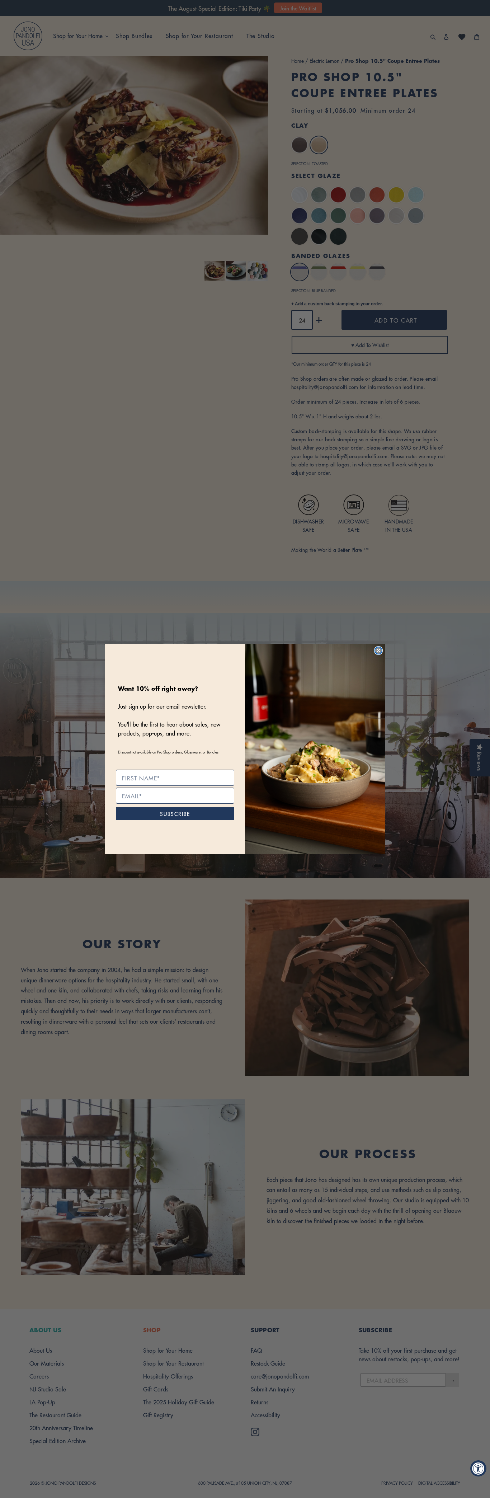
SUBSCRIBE (175, 813)
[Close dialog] (378, 650)
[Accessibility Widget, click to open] (478, 1468)
